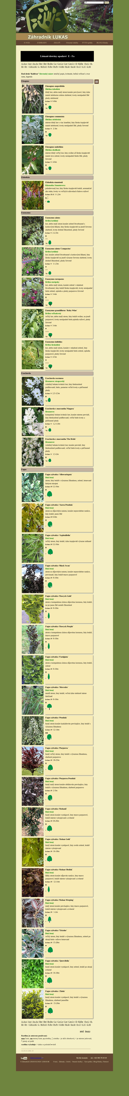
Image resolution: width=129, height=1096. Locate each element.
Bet (45, 64)
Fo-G (87, 64)
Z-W (89, 67)
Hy (26, 67)
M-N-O (44, 67)
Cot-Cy (71, 64)
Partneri (106, 1062)
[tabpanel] (57, 56)
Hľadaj (107, 2)
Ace (29, 64)
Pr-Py (55, 67)
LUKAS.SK (45, 1062)
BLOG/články (102, 43)
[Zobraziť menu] (96, 82)
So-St (73, 67)
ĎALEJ (87, 1031)
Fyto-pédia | (89, 1062)
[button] (33, 85)
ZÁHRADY (42, 43)
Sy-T (79, 67)
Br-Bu (50, 64)
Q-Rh (61, 67)
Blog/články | (98, 1062)
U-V (84, 67)
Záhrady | (62, 1062)
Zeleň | (68, 1062)
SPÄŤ (82, 1031)
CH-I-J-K (33, 67)
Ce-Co (60, 64)
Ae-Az (35, 64)
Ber (40, 64)
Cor (65, 64)
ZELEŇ (57, 43)
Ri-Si (67, 67)
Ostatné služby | (77, 1062)
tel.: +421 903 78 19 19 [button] (99, 1058)
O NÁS (27, 43)
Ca (55, 64)
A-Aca (24, 64)
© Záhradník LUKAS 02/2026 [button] (30, 1062)
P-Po (50, 67)
